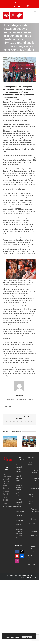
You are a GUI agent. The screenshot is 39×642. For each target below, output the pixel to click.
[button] (4, 441)
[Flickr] (22, 556)
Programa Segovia (32, 518)
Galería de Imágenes (32, 549)
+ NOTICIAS (32, 530)
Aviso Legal (18, 575)
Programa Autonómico (32, 510)
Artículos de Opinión (31, 557)
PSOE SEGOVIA (31, 464)
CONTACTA (31, 564)
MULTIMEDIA (31, 535)
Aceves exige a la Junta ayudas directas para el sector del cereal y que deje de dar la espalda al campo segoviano (19, 478)
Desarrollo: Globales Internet (28, 577)
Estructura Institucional (32, 487)
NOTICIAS (31, 523)
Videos (32, 541)
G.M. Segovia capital (31, 495)
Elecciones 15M (31, 502)
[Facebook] (17, 551)
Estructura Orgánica (32, 471)
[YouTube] (17, 556)
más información (15, 637)
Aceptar (27, 637)
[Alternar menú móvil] (35, 11)
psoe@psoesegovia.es (19, 2)
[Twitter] (22, 551)
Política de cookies (27, 575)
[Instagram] (17, 561)
